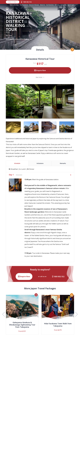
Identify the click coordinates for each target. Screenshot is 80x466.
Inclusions (40, 163)
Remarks (63, 163)
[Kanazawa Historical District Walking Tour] (40, 101)
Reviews (57, 5)
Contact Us (63, 5)
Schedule (17, 163)
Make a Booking (14, 5)
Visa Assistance (24, 5)
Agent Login (71, 5)
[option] (22, 315)
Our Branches (50, 5)
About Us (42, 5)
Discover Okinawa (34, 5)
